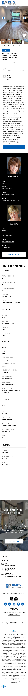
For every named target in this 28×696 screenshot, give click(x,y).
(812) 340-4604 (9, 570)
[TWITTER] (5, 604)
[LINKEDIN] (9, 604)
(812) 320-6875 (7, 189)
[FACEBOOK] (18, 604)
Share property (14, 147)
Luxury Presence (14, 614)
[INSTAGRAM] (14, 604)
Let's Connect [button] (14, 541)
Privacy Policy (21, 623)
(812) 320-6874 (7, 236)
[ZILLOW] (22, 604)
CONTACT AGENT (14, 254)
